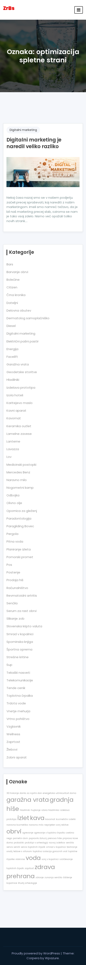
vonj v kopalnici (50, 859)
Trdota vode (16, 703)
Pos (9, 564)
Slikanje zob (15, 618)
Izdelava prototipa (20, 387)
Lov (8, 457)
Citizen (11, 287)
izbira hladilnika (50, 810)
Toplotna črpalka (19, 695)
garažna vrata (27, 799)
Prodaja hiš (14, 580)
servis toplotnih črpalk (33, 847)
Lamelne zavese (19, 434)
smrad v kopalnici (56, 847)
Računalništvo (17, 588)
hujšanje (35, 810)
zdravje (39, 877)
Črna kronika (15, 295)
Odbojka (12, 495)
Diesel (11, 326)
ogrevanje (27, 832)
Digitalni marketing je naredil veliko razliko (33, 143)
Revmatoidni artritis (21, 595)
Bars (9, 264)
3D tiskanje (12, 793)
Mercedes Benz (18, 472)
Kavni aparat (16, 410)
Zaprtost (13, 742)
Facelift (12, 356)
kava (37, 818)
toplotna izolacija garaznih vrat (50, 851)
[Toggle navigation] (78, 10)
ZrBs (9, 8)
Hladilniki (12, 379)
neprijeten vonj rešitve (56, 824)
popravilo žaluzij (38, 838)
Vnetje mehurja (18, 711)
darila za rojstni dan (31, 793)
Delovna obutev (18, 310)
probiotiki (19, 842)
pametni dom (20, 838)
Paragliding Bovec (20, 526)
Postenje (13, 572)
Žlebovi (11, 749)
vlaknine (20, 859)
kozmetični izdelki (66, 819)
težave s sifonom (22, 851)
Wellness (13, 734)
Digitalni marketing (23, 130)
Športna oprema (19, 649)
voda (33, 858)
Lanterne (13, 441)
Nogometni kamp (20, 487)
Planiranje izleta (18, 549)
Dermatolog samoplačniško (27, 318)
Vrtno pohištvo (17, 719)
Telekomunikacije (19, 680)
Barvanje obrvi (17, 272)
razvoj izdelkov (57, 842)
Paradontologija (18, 518)
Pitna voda (14, 541)
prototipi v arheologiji (36, 842)
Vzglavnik (13, 726)
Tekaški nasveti (18, 672)
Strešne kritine (17, 657)
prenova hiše (55, 838)
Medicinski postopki (21, 464)
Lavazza (12, 449)
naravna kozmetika (17, 824)
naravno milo (36, 824)
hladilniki (25, 810)
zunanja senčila (53, 877)
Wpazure (52, 958)
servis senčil (13, 847)
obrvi (14, 831)
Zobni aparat (16, 757)
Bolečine (13, 279)
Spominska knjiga (19, 642)
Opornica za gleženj (21, 511)
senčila (70, 842)
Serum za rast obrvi (21, 611)
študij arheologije (27, 883)
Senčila (12, 603)
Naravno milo (16, 480)
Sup (9, 665)
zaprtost (29, 868)
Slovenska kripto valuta (24, 626)
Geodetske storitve (21, 372)
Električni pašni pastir (22, 341)
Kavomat (13, 418)
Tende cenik (15, 688)
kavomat (50, 819)
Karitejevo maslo (19, 403)
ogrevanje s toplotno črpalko (49, 832)
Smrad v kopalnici (19, 634)
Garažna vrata (17, 364)
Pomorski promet (19, 557)
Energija (12, 349)
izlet (23, 818)
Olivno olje (14, 503)
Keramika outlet (18, 426)
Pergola (12, 534)
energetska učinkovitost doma (59, 793)
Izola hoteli (14, 395)
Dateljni (12, 303)
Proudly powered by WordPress (36, 953)
